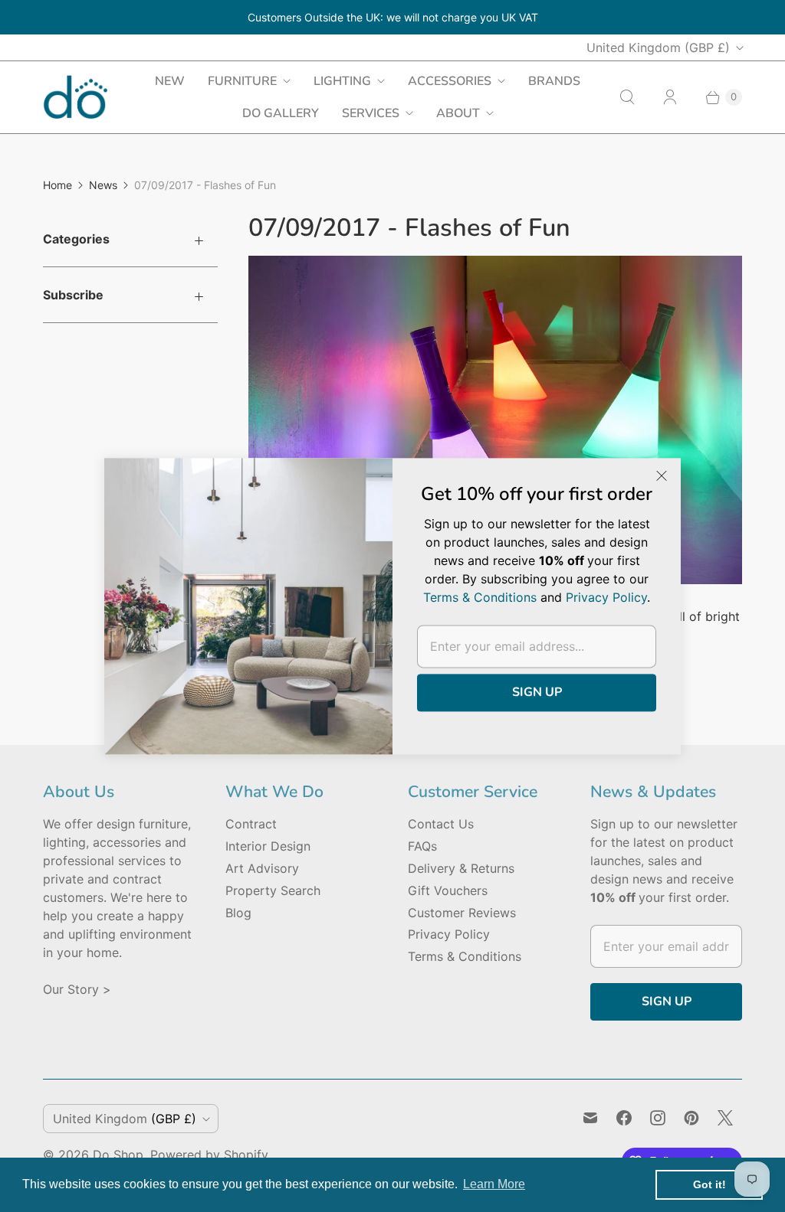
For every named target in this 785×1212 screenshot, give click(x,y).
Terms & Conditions (464, 956)
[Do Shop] (75, 97)
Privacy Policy (449, 934)
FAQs (422, 846)
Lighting (342, 81)
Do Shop (118, 1154)
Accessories (449, 81)
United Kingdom (658, 47)
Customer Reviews (462, 912)
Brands (554, 81)
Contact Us (441, 823)
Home (57, 184)
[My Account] (670, 97)
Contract (251, 823)
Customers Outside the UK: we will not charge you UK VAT (393, 17)
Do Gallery (280, 113)
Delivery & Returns (461, 868)
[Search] (627, 97)
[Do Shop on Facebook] (624, 1118)
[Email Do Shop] (590, 1118)
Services (370, 113)
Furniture (242, 81)
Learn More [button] (494, 1184)
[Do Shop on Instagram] (658, 1118)
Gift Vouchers (448, 890)
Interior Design (267, 846)
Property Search (272, 890)
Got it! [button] (709, 1184)
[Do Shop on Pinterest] (691, 1118)
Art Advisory (262, 868)
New (170, 81)
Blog (238, 912)
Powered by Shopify (209, 1154)
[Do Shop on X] (725, 1118)
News (103, 184)
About (458, 113)
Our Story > (77, 989)
